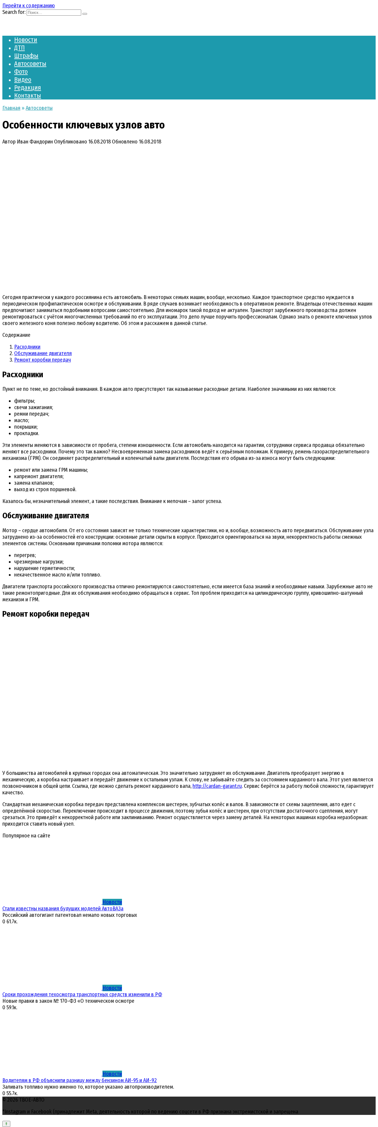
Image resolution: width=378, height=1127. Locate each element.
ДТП (19, 48)
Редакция (27, 88)
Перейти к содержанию (28, 5)
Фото (21, 72)
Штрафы (26, 56)
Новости (25, 40)
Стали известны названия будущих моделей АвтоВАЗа (62, 908)
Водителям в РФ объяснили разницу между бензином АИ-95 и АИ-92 (79, 1080)
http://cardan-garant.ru (217, 786)
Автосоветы (30, 64)
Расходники (27, 347)
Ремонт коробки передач (42, 360)
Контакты (27, 95)
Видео (22, 80)
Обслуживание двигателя (43, 353)
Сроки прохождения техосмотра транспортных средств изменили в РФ (82, 994)
